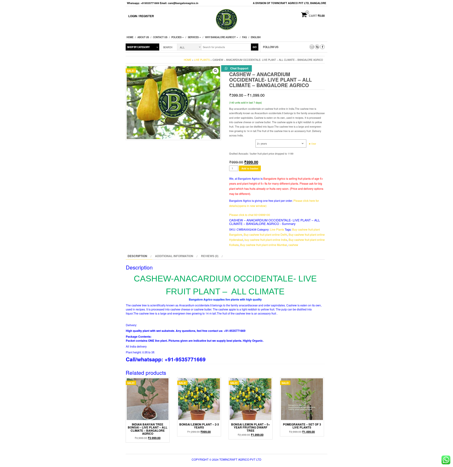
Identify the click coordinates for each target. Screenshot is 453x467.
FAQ (244, 37)
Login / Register (141, 16)
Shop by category (138, 47)
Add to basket (249, 168)
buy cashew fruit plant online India (266, 240)
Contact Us (160, 37)
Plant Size (235, 141)
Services (193, 37)
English (255, 37)
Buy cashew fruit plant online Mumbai (263, 245)
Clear (313, 143)
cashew (293, 245)
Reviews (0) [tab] (209, 256)
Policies (176, 37)
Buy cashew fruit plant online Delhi (265, 235)
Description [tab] (137, 256)
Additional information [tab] (174, 256)
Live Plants (202, 59)
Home (130, 37)
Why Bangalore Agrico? (220, 37)
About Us (143, 37)
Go (255, 47)
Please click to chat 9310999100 (249, 215)
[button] (215, 71)
